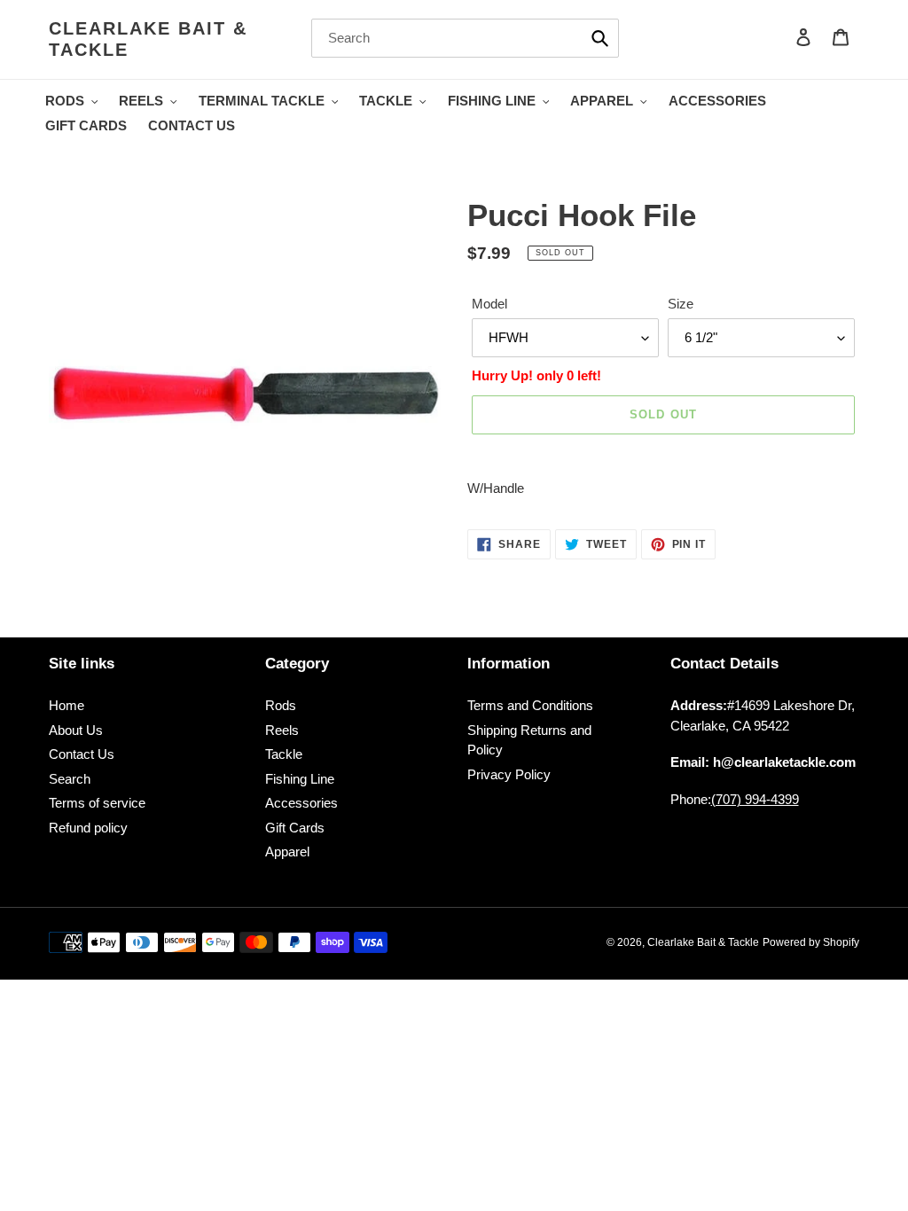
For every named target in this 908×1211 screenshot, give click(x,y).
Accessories (301, 802)
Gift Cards (295, 827)
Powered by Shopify (811, 942)
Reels (282, 730)
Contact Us (81, 754)
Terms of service (97, 802)
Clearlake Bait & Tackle (148, 39)
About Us (76, 730)
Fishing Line (299, 778)
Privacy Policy (509, 774)
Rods (280, 705)
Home (66, 705)
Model (489, 303)
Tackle (283, 754)
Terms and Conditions (530, 705)
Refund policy (88, 827)
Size (680, 303)
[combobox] (465, 38)
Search (69, 778)
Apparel (287, 851)
